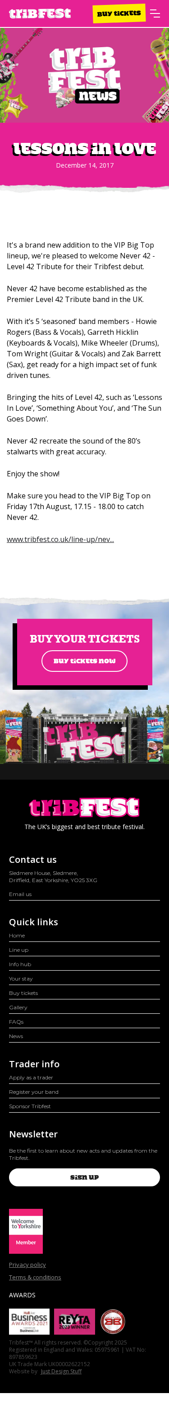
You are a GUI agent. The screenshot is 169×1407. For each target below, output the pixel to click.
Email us (20, 894)
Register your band (34, 1091)
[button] (155, 13)
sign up (84, 1177)
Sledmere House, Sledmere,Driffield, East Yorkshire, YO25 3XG (53, 876)
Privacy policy (27, 1265)
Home (17, 935)
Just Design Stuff (61, 1371)
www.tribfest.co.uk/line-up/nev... (60, 539)
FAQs (16, 1021)
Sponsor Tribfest (30, 1106)
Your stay (21, 978)
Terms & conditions (35, 1277)
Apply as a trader (31, 1077)
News (16, 1036)
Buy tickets (119, 13)
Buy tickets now (84, 661)
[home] (40, 14)
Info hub (20, 964)
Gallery (18, 1007)
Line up (18, 949)
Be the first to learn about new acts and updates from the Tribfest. (83, 1154)
